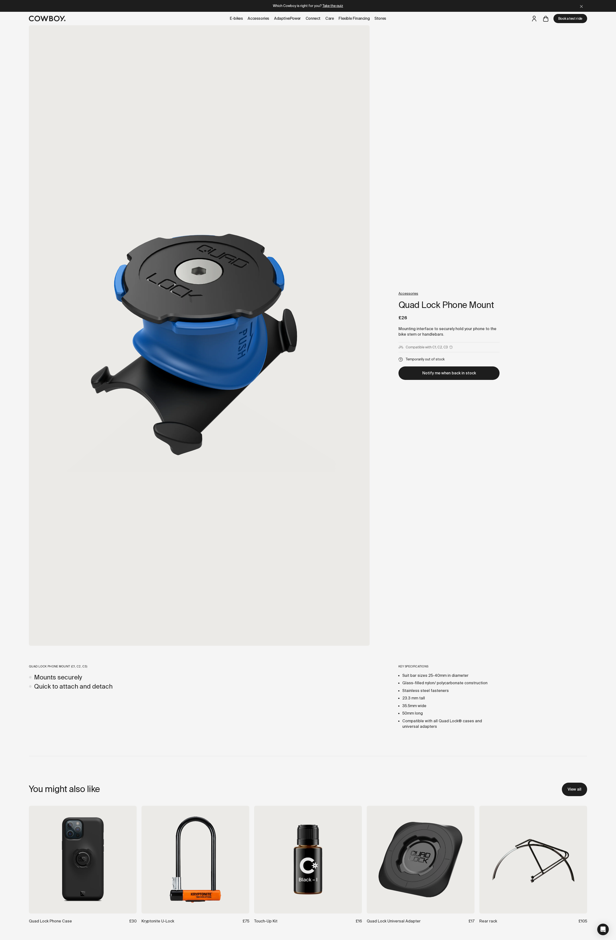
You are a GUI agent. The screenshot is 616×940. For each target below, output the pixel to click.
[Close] (581, 6)
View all (574, 789)
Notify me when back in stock (449, 373)
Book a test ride (570, 18)
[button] (603, 929)
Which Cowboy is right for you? (308, 6)
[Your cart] (546, 18)
